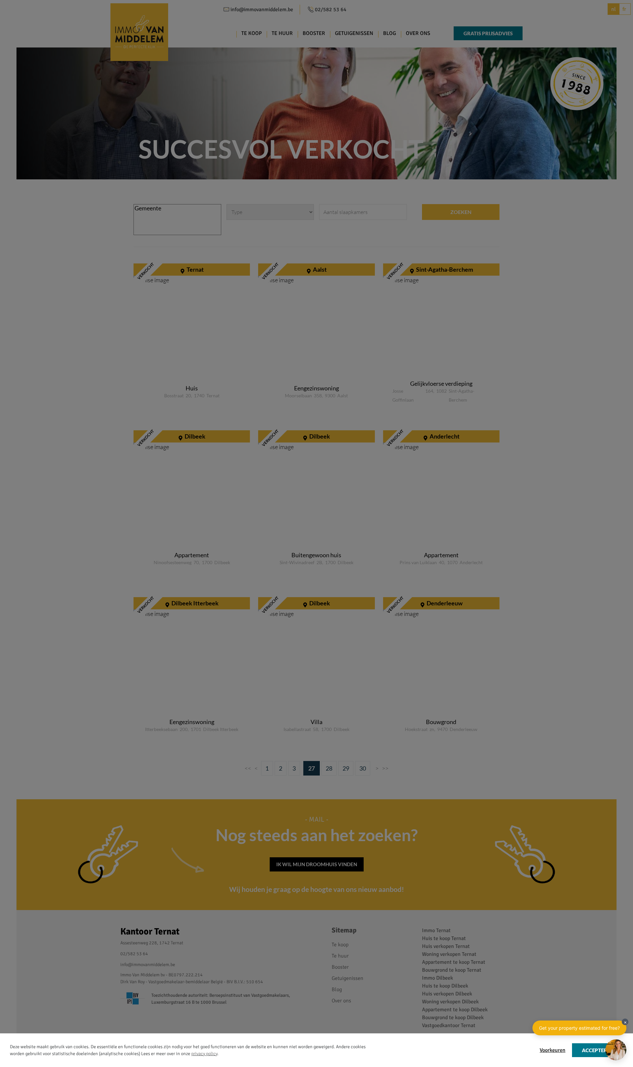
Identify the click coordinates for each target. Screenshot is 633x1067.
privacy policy (204, 1053)
